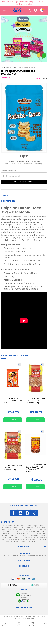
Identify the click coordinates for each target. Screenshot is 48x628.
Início (3, 67)
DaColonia (44, 78)
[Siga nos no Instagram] (20, 512)
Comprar (12, 420)
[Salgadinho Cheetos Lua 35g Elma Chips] (12, 393)
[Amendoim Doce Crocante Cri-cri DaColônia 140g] (12, 460)
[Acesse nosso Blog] (27, 512)
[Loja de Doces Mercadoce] (16, 10)
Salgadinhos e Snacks (27, 67)
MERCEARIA (12, 67)
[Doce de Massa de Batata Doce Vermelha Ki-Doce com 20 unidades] (35, 460)
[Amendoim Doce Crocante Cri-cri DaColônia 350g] (35, 393)
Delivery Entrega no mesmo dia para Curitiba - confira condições (24, 3)
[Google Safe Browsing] (23, 601)
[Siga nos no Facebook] (13, 512)
